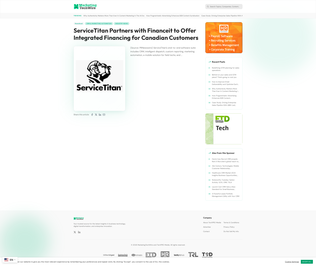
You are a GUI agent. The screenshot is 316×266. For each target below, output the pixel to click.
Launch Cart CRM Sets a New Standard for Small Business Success (223, 188)
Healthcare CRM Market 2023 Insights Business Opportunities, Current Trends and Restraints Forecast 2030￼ (224, 174)
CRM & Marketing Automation (99, 24)
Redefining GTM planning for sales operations (225, 69)
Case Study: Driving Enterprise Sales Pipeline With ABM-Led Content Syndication (233, 16)
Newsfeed (79, 24)
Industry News (121, 24)
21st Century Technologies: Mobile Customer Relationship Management (225, 167)
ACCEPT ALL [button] (306, 262)
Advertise (207, 227)
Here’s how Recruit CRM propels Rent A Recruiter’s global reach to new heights (225, 160)
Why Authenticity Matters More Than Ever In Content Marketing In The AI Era (113, 16)
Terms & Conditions (231, 222)
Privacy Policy (229, 227)
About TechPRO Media (212, 222)
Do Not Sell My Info (231, 231)
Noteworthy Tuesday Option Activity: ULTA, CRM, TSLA (223, 181)
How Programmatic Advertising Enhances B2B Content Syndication (172, 16)
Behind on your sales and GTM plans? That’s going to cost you (224, 76)
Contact (206, 231)
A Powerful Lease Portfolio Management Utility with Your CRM (225, 195)
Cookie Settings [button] (292, 262)
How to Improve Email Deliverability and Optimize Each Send (225, 83)
